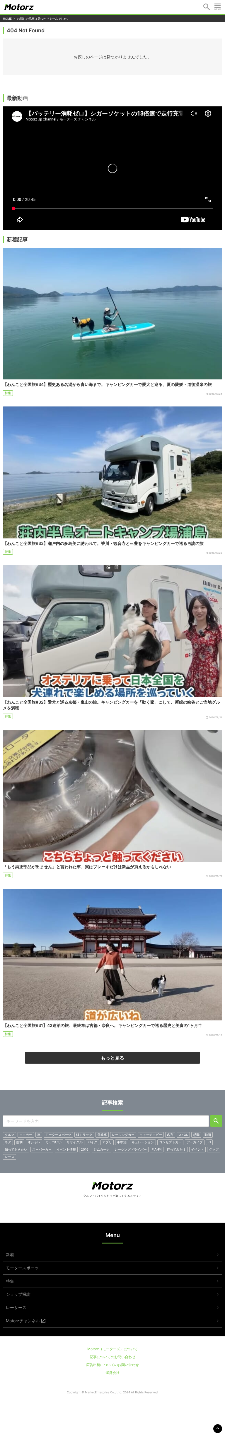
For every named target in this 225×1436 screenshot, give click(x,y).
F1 (209, 1142)
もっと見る (112, 1058)
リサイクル (75, 1142)
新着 (10, 1254)
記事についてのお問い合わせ (112, 1357)
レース (9, 1157)
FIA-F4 (157, 1149)
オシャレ (34, 1142)
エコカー (25, 1135)
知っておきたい (16, 1149)
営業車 (102, 1135)
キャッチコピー (150, 1135)
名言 (170, 1135)
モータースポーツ (58, 1135)
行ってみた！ (176, 1149)
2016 (84, 1149)
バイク (92, 1142)
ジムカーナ (101, 1149)
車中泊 (122, 1142)
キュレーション (143, 1142)
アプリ (107, 1142)
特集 (8, 393)
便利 (19, 1142)
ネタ (8, 1142)
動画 (207, 1135)
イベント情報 (66, 1149)
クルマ (9, 1135)
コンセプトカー (170, 1142)
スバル (183, 1135)
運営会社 (112, 1372)
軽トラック (84, 1135)
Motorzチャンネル (23, 1320)
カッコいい (53, 1142)
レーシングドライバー (131, 1149)
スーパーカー (42, 1149)
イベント (197, 1149)
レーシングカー (123, 1135)
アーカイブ (195, 1142)
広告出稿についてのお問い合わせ (112, 1365)
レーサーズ (16, 1307)
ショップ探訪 (18, 1294)
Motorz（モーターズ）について (112, 1349)
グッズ (214, 1149)
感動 (196, 1135)
